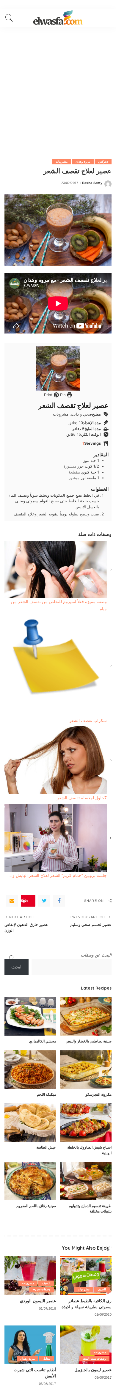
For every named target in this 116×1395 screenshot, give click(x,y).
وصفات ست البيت (94, 1358)
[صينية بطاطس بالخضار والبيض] (86, 1016)
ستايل (46, 1358)
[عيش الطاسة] (30, 1122)
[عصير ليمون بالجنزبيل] (86, 1344)
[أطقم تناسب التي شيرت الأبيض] (30, 1344)
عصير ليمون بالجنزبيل (93, 1369)
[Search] (10, 18)
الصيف (102, 1289)
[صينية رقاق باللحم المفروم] (30, 1181)
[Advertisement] (58, 88)
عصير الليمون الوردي (38, 1300)
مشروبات (62, 161)
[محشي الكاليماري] (30, 1016)
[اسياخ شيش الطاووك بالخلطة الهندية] (86, 1122)
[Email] (12, 901)
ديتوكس (103, 161)
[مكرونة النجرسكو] (86, 1069)
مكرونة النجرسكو (99, 1094)
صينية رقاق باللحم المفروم (36, 1206)
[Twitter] (44, 901)
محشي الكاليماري (42, 1041)
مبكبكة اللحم (46, 1094)
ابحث (16, 966)
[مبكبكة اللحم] (30, 1069)
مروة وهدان (83, 161)
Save (24, 900)
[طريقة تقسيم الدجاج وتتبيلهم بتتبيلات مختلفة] (86, 1181)
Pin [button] (62, 394)
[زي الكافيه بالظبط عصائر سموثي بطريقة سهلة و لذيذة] (86, 1275)
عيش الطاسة (46, 1147)
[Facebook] (59, 901)
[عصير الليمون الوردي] (30, 1275)
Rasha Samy (92, 183)
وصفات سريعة (41, 1289)
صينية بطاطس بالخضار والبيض (89, 1041)
